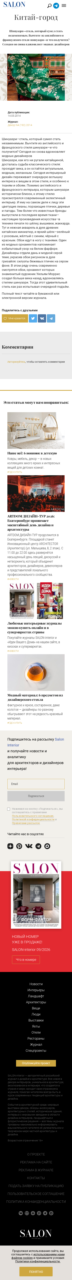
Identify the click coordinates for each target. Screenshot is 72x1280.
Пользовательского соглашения (33, 815)
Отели (36, 1032)
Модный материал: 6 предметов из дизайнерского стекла (35, 697)
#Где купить (14, 472)
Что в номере (26, 960)
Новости (36, 984)
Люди (36, 1014)
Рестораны (36, 1038)
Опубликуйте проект (36, 1063)
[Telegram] (51, 318)
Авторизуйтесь (16, 361)
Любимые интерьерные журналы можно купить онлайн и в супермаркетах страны (34, 627)
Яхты (36, 1026)
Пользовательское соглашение (36, 1194)
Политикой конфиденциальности (33, 819)
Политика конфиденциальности (36, 1202)
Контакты (36, 1178)
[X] (33, 318)
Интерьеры (36, 990)
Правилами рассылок (26, 823)
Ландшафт (36, 996)
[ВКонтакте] (42, 318)
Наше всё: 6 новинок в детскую (32, 453)
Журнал (36, 1044)
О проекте (36, 1154)
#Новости (13, 579)
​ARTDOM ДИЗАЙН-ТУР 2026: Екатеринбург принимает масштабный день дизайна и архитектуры (31, 523)
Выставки (36, 1020)
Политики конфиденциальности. (37, 1261)
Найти (49, 6)
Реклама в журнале (36, 1170)
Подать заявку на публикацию (36, 1186)
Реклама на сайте (36, 1162)
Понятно (36, 1272)
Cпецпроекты (36, 1050)
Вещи (36, 1008)
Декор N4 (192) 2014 (20, 125)
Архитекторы (36, 1002)
